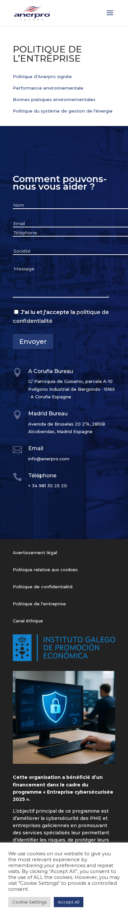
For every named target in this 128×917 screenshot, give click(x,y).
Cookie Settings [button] (29, 902)
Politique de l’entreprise (39, 603)
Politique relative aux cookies (45, 569)
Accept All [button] (68, 902)
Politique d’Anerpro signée (42, 76)
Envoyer (33, 341)
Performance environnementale (48, 88)
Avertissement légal (35, 552)
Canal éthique (28, 620)
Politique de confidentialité (43, 586)
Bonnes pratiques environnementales (54, 99)
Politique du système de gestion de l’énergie (63, 111)
